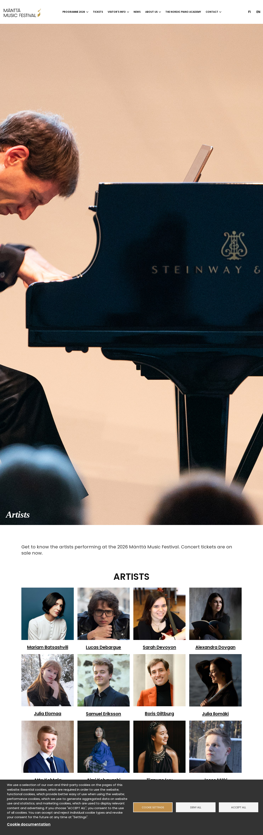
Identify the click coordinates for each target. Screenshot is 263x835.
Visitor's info (117, 12)
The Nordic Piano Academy (183, 12)
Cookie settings (153, 807)
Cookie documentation (29, 824)
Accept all (238, 807)
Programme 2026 (73, 12)
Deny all (195, 807)
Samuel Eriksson (103, 714)
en (258, 12)
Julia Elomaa (47, 714)
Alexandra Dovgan (215, 647)
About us (151, 12)
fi (249, 12)
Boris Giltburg (159, 714)
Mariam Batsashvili (47, 647)
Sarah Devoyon (159, 647)
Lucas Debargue (103, 647)
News (137, 12)
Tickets (98, 12)
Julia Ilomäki (215, 714)
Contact (212, 12)
